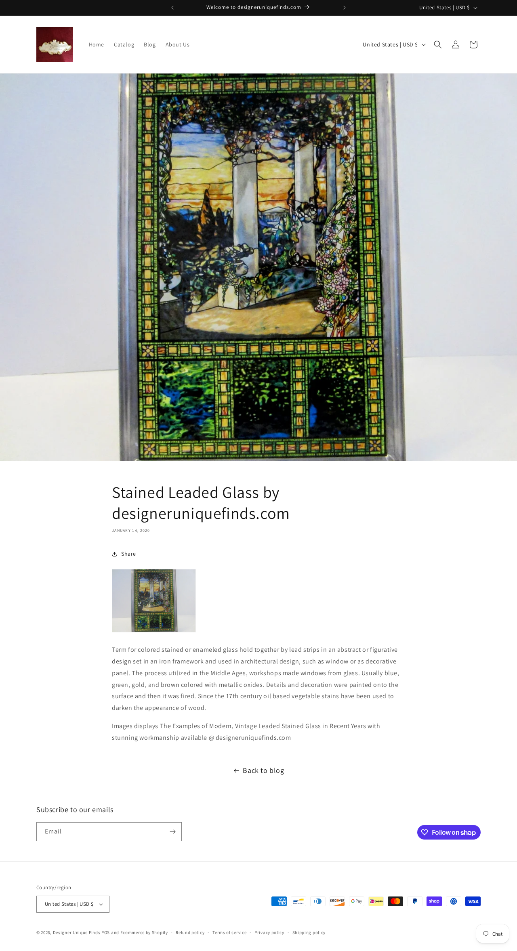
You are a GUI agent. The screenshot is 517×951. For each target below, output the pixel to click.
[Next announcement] (344, 7)
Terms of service (229, 932)
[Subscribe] (172, 831)
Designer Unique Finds (77, 932)
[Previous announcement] (172, 7)
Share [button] (128, 553)
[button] (438, 44)
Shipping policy (309, 932)
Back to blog (263, 770)
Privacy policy (269, 932)
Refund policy (190, 932)
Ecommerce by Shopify (144, 932)
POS (105, 932)
